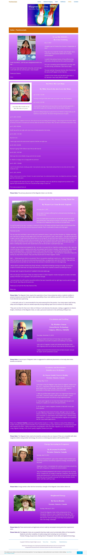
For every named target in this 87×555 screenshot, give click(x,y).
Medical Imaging (48, 1)
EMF (56, 1)
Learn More (69, 552)
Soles (69, 1)
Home (39, 1)
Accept (80, 552)
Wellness (62, 1)
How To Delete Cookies (9, 553)
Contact (76, 1)
